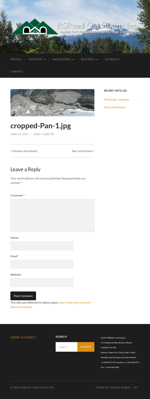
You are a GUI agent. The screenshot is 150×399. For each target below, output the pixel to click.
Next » (83, 151)
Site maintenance (115, 107)
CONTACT (29, 337)
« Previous (24, 151)
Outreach (112, 59)
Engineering (61, 59)
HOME (14, 337)
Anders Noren (120, 387)
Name (15, 237)
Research (88, 59)
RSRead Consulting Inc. (37, 387)
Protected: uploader (116, 99)
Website (15, 274)
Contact (16, 71)
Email (14, 256)
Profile (15, 59)
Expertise (35, 59)
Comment (17, 195)
